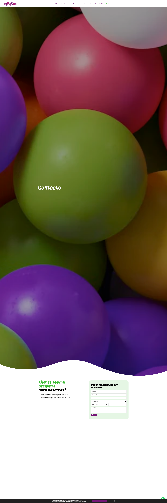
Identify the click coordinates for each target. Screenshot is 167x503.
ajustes (84, 501)
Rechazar (103, 501)
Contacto (108, 4)
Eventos (73, 4)
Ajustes (111, 501)
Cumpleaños (64, 4)
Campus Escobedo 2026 (96, 4)
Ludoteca (56, 4)
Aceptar (95, 501)
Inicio (49, 4)
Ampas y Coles (82, 4)
